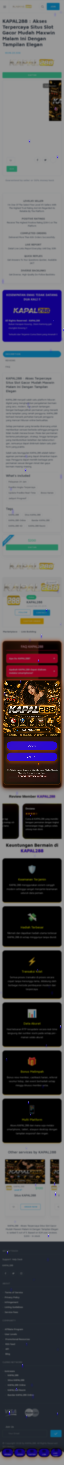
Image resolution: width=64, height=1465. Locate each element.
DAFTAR (32, 756)
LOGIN (32, 745)
